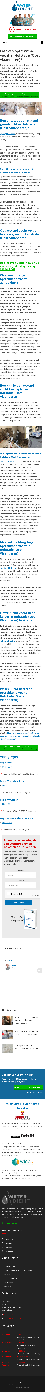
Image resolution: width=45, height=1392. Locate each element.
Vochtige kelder (9, 1274)
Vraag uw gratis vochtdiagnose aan (22, 36)
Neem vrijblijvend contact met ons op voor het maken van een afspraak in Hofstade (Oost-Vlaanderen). (20, 736)
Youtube (8, 1247)
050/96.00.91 (7, 785)
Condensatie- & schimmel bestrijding (18, 1270)
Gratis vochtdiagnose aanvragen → (28, 1087)
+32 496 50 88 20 (23, 1356)
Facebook (9, 1239)
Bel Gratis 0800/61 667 (26, 29)
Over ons (7, 1286)
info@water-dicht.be (12, 1318)
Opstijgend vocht (7, 133)
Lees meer (10, 960)
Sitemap (34, 1382)
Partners (33, 1385)
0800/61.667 (7, 269)
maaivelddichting (8, 568)
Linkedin (8, 1243)
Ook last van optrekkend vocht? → (19, 748)
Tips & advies (9, 1282)
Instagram (9, 1251)
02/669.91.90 (7, 822)
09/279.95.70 (7, 767)
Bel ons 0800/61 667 (34, 1092)
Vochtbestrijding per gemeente (19, 1385)
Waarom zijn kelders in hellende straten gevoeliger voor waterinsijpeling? (27, 1020)
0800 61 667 (12, 1223)
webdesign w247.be (22, 1387)
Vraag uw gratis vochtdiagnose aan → (19, 95)
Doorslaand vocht (10, 1278)
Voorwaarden (25, 1382)
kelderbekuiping (7, 641)
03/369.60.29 (7, 804)
